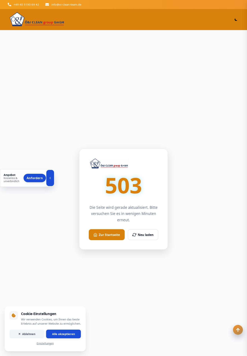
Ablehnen (28, 334)
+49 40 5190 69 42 (26, 4)
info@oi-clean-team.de (66, 4)
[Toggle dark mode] (236, 19)
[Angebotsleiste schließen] (50, 178)
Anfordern (35, 178)
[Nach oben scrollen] (238, 330)
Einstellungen (45, 343)
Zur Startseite (109, 235)
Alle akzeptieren (63, 334)
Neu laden (146, 235)
